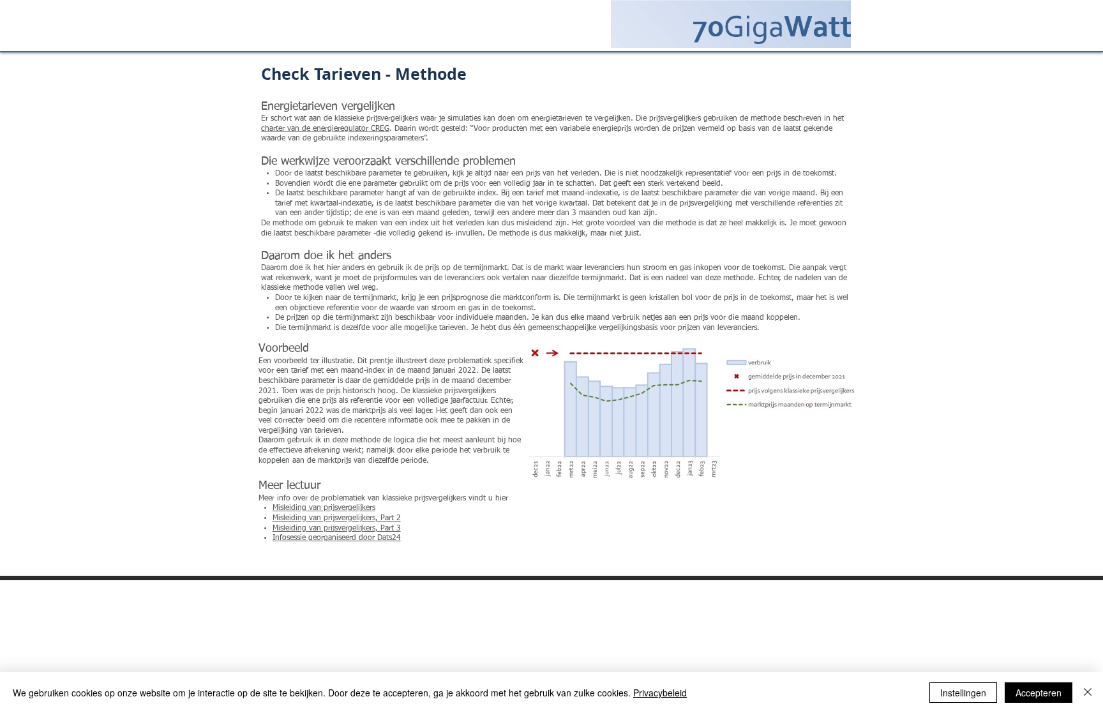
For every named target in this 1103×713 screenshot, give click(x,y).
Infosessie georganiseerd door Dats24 (337, 538)
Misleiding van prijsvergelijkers (324, 508)
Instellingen (963, 692)
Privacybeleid (660, 692)
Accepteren (1039, 692)
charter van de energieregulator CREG (325, 129)
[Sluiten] (1087, 692)
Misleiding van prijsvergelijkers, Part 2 (337, 518)
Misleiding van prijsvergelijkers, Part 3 (337, 528)
